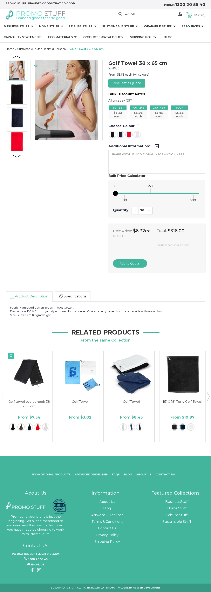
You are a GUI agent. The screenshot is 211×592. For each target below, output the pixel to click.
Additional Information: (129, 146)
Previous (17, 57)
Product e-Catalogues (103, 37)
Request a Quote (127, 83)
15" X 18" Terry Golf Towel (182, 402)
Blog (168, 37)
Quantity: (121, 210)
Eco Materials (60, 37)
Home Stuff (49, 26)
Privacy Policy (107, 535)
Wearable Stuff (158, 26)
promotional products (51, 474)
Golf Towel (80, 402)
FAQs (116, 474)
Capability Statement (22, 37)
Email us (38, 564)
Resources (191, 26)
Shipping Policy (143, 37)
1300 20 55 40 (190, 4)
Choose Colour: (123, 126)
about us (143, 474)
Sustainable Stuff (118, 26)
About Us (107, 502)
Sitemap (111, 587)
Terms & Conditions (107, 522)
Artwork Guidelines (91, 474)
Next (17, 156)
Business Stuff (16, 26)
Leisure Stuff (80, 26)
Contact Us (165, 474)
